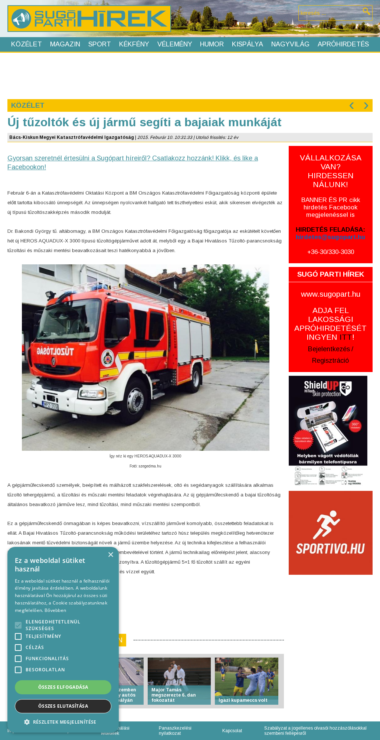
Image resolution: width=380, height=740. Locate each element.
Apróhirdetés (343, 44)
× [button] (110, 555)
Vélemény (174, 44)
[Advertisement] (190, 75)
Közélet (26, 44)
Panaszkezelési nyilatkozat (175, 731)
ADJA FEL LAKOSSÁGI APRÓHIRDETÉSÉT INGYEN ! (330, 323)
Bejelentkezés (329, 349)
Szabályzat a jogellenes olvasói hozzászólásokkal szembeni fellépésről (315, 731)
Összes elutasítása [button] (63, 706)
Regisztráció (330, 360)
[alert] (63, 640)
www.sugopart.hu (330, 294)
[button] (63, 721)
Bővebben (55, 610)
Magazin (65, 44)
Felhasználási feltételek (115, 731)
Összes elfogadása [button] (63, 687)
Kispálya (247, 44)
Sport (99, 44)
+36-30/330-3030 (330, 251)
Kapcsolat (232, 730)
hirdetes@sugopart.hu (330, 237)
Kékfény (134, 44)
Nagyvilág (290, 44)
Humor (212, 44)
